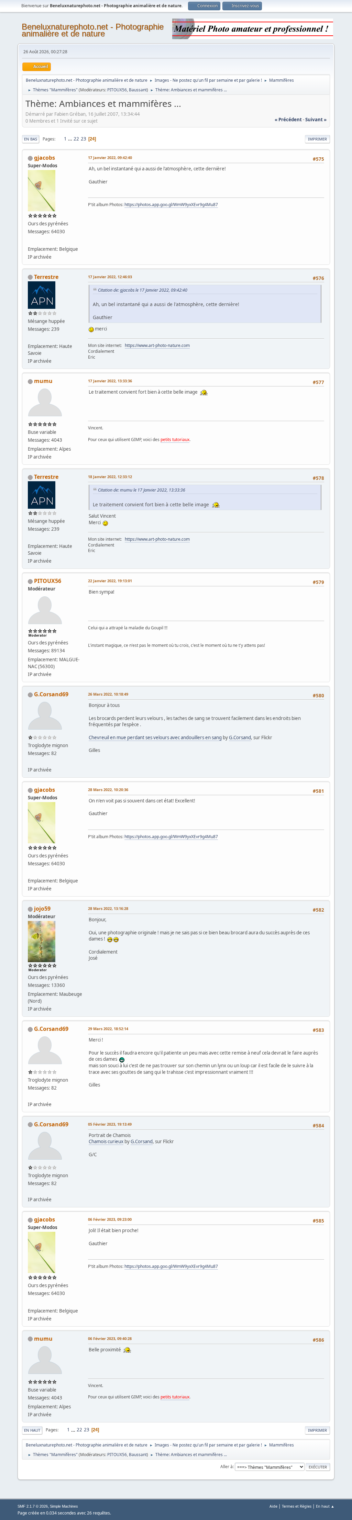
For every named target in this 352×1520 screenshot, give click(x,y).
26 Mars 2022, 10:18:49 (108, 694)
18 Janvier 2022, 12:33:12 (110, 476)
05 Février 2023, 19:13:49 (110, 1124)
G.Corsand (240, 737)
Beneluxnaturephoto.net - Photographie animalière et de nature (93, 30)
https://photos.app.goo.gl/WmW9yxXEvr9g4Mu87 (171, 204)
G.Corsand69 (51, 694)
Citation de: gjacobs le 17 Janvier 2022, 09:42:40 (142, 290)
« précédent (288, 119)
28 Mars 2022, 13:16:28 (108, 908)
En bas (30, 139)
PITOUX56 (117, 90)
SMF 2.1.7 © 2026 (33, 1506)
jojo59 (42, 908)
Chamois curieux (106, 1141)
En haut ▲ (325, 1506)
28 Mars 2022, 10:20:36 (108, 789)
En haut (32, 1430)
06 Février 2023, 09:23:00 (110, 1219)
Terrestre (46, 277)
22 (76, 139)
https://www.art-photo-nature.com (157, 345)
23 (83, 139)
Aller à (226, 1467)
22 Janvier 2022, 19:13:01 (110, 580)
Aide (273, 1506)
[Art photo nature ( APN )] (30, 338)
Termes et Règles (296, 1506)
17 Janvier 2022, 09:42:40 (110, 157)
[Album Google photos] (30, 240)
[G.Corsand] (30, 761)
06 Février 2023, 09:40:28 (110, 1338)
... (70, 139)
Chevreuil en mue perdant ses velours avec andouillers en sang (155, 737)
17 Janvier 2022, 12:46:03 (110, 276)
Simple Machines (64, 1506)
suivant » (316, 119)
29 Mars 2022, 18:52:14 (108, 1028)
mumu (43, 381)
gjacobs (44, 157)
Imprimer (317, 139)
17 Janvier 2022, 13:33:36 (110, 380)
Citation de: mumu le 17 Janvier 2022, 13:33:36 (141, 490)
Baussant (138, 90)
